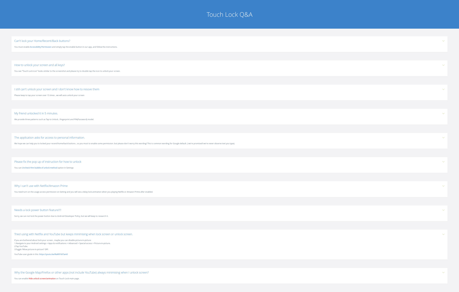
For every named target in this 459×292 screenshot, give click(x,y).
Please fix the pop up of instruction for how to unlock (47, 162)
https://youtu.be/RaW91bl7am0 (53, 254)
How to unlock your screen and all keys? (39, 65)
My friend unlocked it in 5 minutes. (36, 113)
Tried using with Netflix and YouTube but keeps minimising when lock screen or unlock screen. (73, 234)
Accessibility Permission (41, 47)
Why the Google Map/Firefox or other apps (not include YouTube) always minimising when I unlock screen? (81, 272)
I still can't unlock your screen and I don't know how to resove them (56, 89)
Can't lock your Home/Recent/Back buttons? (42, 41)
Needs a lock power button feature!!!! (37, 210)
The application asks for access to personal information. (49, 137)
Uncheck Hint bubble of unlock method (39, 167)
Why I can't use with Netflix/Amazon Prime (41, 186)
